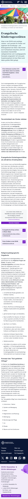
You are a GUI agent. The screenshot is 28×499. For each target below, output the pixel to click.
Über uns (12, 6)
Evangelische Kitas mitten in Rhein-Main (10, 231)
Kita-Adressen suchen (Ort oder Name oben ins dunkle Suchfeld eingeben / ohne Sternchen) (10, 71)
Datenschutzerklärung (13, 219)
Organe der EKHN (21, 6)
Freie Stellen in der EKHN (10, 241)
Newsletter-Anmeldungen (11, 495)
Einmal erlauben (14, 223)
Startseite (5, 6)
